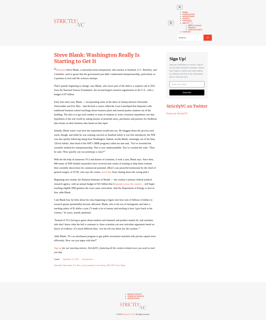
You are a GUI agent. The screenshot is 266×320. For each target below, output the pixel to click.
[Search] (208, 38)
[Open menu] (171, 23)
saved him (106, 172)
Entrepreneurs (87, 259)
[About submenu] (190, 23)
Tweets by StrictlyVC (177, 113)
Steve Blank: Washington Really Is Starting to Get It (97, 58)
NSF (113, 265)
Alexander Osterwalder (63, 265)
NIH (108, 265)
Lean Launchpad (87, 265)
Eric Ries (76, 265)
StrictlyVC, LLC (128, 314)
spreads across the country (128, 184)
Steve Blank (120, 265)
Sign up (58, 248)
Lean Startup (100, 265)
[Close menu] (179, 7)
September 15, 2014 (71, 259)
